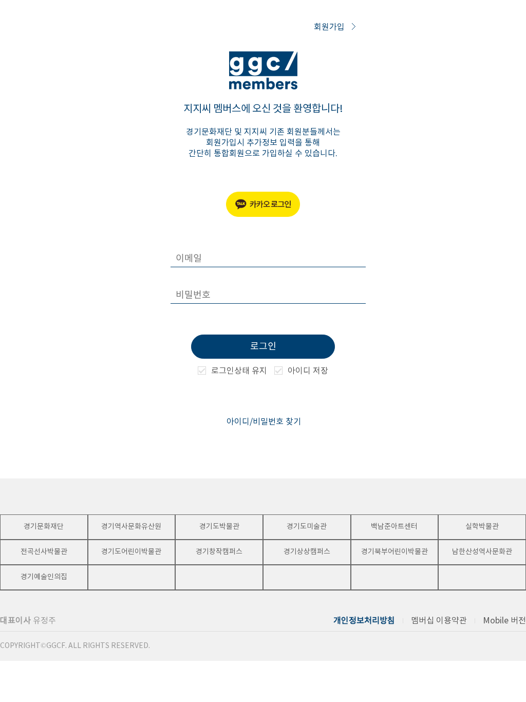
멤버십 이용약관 (439, 620)
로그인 (263, 346)
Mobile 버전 (504, 620)
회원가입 (330, 27)
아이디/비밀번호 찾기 (264, 422)
